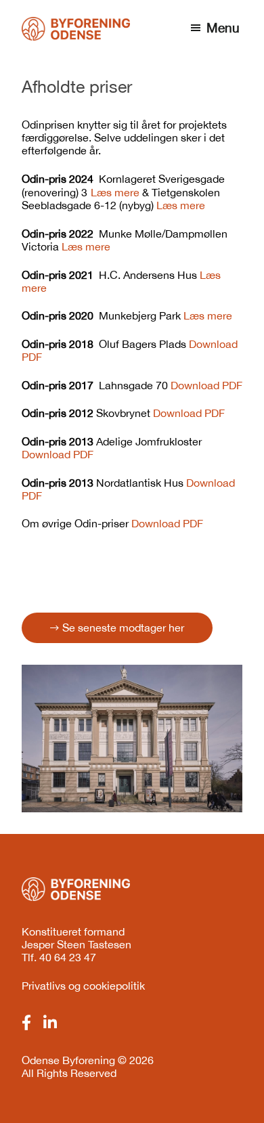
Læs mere (115, 192)
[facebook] (26, 1023)
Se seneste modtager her (123, 627)
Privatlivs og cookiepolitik (83, 985)
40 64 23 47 (67, 957)
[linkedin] (50, 1023)
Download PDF (206, 385)
